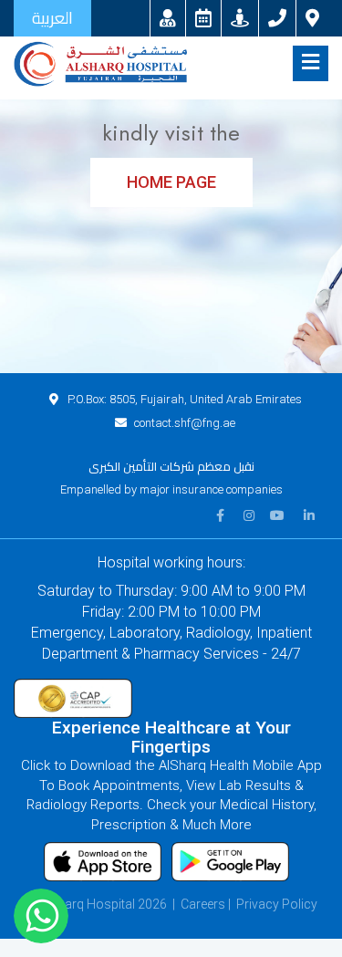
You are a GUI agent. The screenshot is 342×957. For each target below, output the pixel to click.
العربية (52, 18)
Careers (203, 904)
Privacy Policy (276, 904)
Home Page (171, 182)
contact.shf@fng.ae (184, 423)
